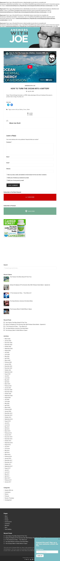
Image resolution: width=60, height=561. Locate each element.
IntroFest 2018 (8, 521)
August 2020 (8, 397)
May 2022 (7, 356)
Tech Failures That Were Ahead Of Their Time (16, 322)
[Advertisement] (15, 251)
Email (8, 162)
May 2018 (7, 450)
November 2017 (8, 462)
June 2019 (7, 425)
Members (7, 525)
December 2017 (8, 460)
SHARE (31, 114)
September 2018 (9, 442)
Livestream (7, 523)
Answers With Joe (30, 85)
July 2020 (7, 399)
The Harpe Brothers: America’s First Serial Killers (16, 328)
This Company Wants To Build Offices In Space (16, 330)
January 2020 (8, 411)
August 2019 (8, 421)
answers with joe (15, 109)
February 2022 (8, 362)
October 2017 (8, 464)
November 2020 (8, 391)
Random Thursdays (9, 498)
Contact (6, 520)
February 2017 (8, 480)
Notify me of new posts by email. (16, 180)
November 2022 (8, 344)
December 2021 (8, 366)
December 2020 (8, 389)
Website (8, 168)
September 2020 (9, 395)
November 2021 (8, 368)
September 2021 (9, 372)
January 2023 (8, 340)
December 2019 (8, 413)
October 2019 (8, 417)
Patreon (6, 494)
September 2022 (9, 348)
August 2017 (8, 468)
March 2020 (7, 407)
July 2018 (7, 446)
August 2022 (8, 350)
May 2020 (7, 403)
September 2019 (9, 419)
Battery (21, 109)
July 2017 (7, 470)
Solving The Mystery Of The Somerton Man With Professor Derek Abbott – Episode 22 (25, 324)
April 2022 (7, 358)
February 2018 (8, 456)
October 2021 (8, 370)
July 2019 (7, 423)
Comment (9, 142)
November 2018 (8, 438)
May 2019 (7, 427)
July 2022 (7, 352)
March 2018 (7, 454)
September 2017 (9, 466)
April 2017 (7, 476)
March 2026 (7, 338)
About (6, 516)
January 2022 (8, 364)
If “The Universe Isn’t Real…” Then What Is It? (16, 326)
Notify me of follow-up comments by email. (18, 177)
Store (6, 527)
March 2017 (7, 478)
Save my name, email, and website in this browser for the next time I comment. (27, 174)
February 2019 (8, 433)
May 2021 (7, 380)
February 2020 (8, 409)
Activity (6, 518)
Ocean (24, 109)
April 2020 (7, 405)
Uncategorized (8, 500)
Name (8, 156)
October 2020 (8, 393)
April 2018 (7, 452)
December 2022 (8, 342)
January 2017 (8, 482)
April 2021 (7, 382)
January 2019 (8, 435)
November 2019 (8, 415)
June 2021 (7, 378)
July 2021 (7, 376)
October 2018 (8, 440)
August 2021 (8, 374)
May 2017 (7, 474)
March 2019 (7, 431)
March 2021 (7, 383)
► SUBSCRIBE (30, 197)
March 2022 (7, 360)
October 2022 (8, 346)
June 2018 (7, 448)
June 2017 (7, 472)
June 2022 (7, 354)
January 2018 (8, 458)
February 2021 (8, 385)
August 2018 (8, 444)
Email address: (40, 549)
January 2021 (8, 387)
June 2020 (7, 401)
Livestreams (7, 492)
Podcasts (7, 496)
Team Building (8, 529)
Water (28, 109)
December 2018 (8, 436)
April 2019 (7, 429)
